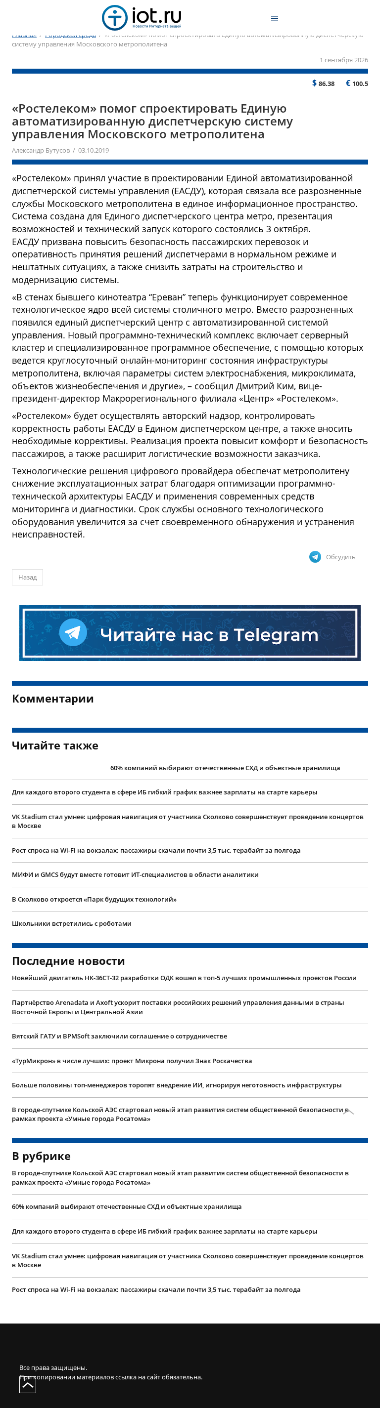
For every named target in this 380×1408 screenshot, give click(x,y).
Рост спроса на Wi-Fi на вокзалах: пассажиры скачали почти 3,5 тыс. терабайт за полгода (156, 850)
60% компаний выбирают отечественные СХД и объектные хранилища (225, 767)
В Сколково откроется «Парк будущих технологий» (94, 899)
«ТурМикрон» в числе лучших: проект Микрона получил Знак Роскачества (132, 1060)
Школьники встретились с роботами (72, 923)
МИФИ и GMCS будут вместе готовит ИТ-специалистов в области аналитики (135, 874)
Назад (27, 577)
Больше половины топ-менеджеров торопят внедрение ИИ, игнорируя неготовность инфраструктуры (177, 1084)
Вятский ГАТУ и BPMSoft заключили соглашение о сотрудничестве (119, 1036)
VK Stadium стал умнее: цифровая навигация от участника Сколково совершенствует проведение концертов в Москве (188, 821)
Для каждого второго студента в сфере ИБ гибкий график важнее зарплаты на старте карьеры (165, 791)
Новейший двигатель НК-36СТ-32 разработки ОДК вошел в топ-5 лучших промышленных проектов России (184, 977)
